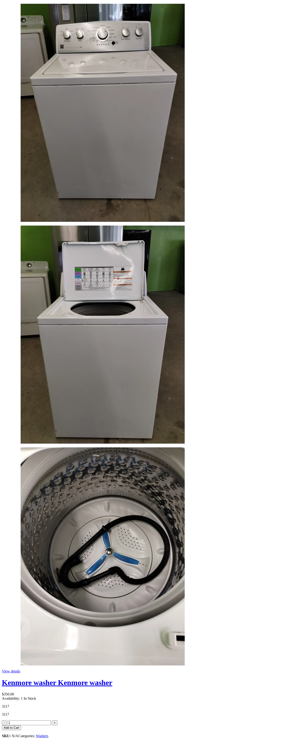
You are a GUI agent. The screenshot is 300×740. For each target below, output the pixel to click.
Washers (42, 736)
